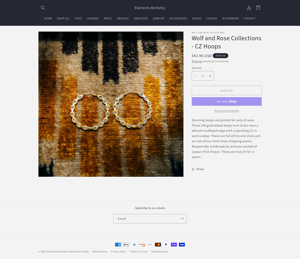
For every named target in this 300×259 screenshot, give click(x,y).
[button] (42, 7)
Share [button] (200, 169)
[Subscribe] (182, 218)
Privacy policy (118, 251)
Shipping (197, 61)
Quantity (197, 68)
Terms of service (139, 251)
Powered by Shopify (78, 251)
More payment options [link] (226, 110)
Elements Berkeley (57, 251)
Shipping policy (159, 251)
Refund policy (100, 251)
